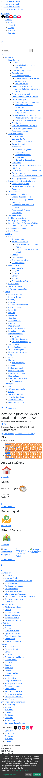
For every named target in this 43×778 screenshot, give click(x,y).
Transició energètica (13, 694)
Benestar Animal (12, 646)
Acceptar (37, 775)
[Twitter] (3, 16)
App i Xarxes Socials (13, 636)
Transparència (11, 583)
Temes (4, 644)
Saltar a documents (12, 6)
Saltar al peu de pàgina (13, 9)
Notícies (8, 455)
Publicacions (10, 458)
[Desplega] (18, 408)
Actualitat (5, 623)
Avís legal (9, 710)
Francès (11, 33)
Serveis (8, 609)
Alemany (12, 30)
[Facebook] (7, 16)
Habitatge (9, 667)
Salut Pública (10, 688)
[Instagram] (19, 16)
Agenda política (11, 447)
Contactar (5, 13)
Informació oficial (12, 578)
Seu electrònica (11, 588)
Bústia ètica (9, 602)
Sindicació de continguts (15, 723)
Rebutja (29, 775)
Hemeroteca (10, 638)
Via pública (9, 699)
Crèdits (8, 712)
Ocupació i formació (13, 681)
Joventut (8, 675)
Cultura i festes (11, 660)
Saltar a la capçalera (12, 1)
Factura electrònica (13, 620)
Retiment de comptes (14, 599)
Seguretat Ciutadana (13, 691)
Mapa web (9, 707)
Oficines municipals (13, 607)
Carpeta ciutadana (12, 615)
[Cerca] (31, 50)
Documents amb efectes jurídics (18, 581)
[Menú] (2, 54)
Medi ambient (10, 678)
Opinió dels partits (12, 633)
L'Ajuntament (10, 575)
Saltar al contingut (11, 4)
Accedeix (5, 477)
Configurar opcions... (9, 775)
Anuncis (8, 450)
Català (11, 22)
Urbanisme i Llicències (14, 696)
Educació (8, 662)
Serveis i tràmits (8, 604)
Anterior (4, 506)
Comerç (8, 652)
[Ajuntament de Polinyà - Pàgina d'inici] (15, 44)
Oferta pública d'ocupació (15, 594)
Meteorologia (10, 704)
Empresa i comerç (12, 686)
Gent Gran (9, 670)
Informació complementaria (13, 702)
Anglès (11, 27)
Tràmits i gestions (12, 612)
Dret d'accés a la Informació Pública (20, 596)
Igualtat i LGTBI (11, 673)
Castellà (11, 25)
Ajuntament (11, 408)
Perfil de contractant (13, 591)
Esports (8, 665)
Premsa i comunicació (14, 641)
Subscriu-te (6, 525)
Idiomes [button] (8, 20)
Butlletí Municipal (12, 631)
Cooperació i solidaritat (14, 657)
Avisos (7, 452)
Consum (8, 654)
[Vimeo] (15, 16)
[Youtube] (11, 16)
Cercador (9, 717)
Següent (11, 506)
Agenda (8, 445)
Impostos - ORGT (12, 617)
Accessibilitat (10, 720)
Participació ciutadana (14, 586)
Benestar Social (11, 649)
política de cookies (22, 770)
